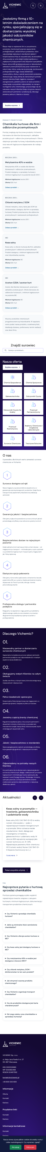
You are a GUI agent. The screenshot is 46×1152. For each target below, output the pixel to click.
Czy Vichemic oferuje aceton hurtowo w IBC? (22, 937)
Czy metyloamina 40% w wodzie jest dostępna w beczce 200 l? (21, 959)
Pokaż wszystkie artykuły (15, 870)
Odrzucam (30, 1147)
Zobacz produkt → (12, 187)
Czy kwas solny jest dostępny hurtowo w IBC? (22, 948)
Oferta (5, 1094)
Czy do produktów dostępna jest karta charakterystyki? (21, 1004)
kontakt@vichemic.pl (11, 1077)
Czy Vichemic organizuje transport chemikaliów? (20, 993)
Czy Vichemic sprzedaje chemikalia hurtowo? (20, 915)
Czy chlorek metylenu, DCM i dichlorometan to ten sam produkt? (19, 970)
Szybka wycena (11, 105)
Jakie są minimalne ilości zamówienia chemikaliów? (21, 926)
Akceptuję (15, 1147)
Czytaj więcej (10, 855)
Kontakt (6, 1098)
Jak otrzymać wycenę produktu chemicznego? (18, 982)
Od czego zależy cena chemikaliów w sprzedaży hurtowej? (21, 1015)
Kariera (5, 1103)
